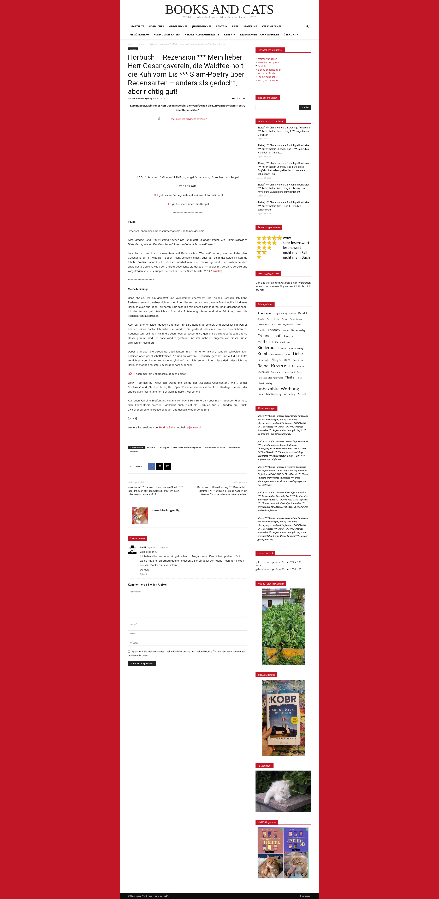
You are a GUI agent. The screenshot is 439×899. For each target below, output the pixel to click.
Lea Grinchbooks (267, 76)
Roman (300, 366)
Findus (286, 330)
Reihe (263, 366)
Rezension (134, 451)
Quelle (217, 271)
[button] (307, 26)
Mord (287, 360)
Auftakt (292, 313)
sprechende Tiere (293, 372)
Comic (284, 319)
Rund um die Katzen (167, 34)
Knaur (283, 348)
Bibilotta (262, 66)
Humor (288, 336)
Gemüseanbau (139, 34)
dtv (279, 324)
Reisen (228, 34)
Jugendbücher (201, 26)
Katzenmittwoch (283, 342)
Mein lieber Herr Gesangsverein (187, 447)
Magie (276, 359)
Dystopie (288, 324)
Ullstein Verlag (265, 383)
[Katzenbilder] (283, 791)
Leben (287, 354)
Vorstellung (289, 394)
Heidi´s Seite (167, 427)
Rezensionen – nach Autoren (259, 34)
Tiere (300, 377)
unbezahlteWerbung (269, 394)
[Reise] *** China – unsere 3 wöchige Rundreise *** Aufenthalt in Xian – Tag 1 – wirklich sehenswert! (284, 206)
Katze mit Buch (266, 73)
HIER (155, 195)
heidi (143, 547)
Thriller (290, 377)
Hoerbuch (140, 43)
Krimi (262, 353)
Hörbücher (156, 26)
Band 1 (302, 313)
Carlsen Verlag (273, 319)
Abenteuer (265, 313)
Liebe (235, 26)
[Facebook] (151, 466)
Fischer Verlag (298, 330)
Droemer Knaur (266, 324)
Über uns (290, 34)
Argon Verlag (280, 313)
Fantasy (221, 26)
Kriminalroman (276, 354)
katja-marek (193, 427)
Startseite (137, 26)
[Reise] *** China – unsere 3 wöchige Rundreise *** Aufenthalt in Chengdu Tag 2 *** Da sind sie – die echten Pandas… (284, 149)
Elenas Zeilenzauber (269, 69)
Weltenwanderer (267, 58)
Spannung (250, 26)
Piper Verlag (298, 360)
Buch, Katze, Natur (268, 80)
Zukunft (302, 394)
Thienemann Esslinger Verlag (270, 378)
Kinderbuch (268, 347)
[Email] (167, 466)
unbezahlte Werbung (278, 388)
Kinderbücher (178, 26)
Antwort (143, 574)
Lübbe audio (263, 360)
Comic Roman (295, 319)
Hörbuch (151, 447)
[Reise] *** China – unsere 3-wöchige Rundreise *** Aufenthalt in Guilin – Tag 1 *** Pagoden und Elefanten (284, 131)
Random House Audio (215, 447)
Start (130, 43)
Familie (262, 330)
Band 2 (261, 319)
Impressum (305, 895)
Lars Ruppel (164, 447)
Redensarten (234, 447)
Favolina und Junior (269, 62)
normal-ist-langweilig (142, 98)
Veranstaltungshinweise (202, 34)
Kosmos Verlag (296, 348)
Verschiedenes (271, 26)
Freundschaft (270, 336)
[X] (159, 466)
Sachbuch (263, 372)
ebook (298, 324)
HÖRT (131, 373)
